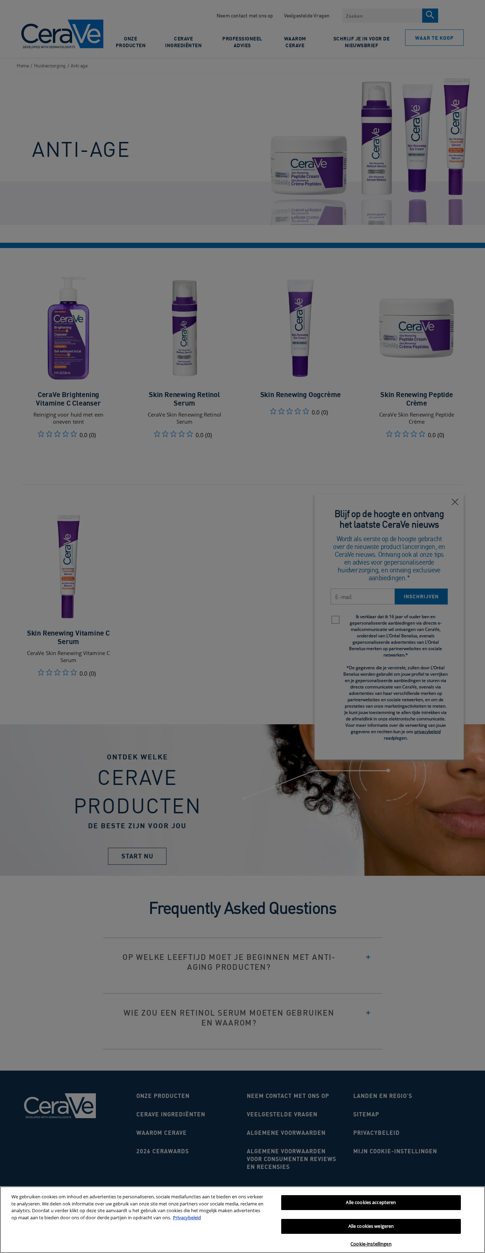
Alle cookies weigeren (371, 1226)
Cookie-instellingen (370, 1244)
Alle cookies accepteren (371, 1202)
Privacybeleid (187, 1217)
